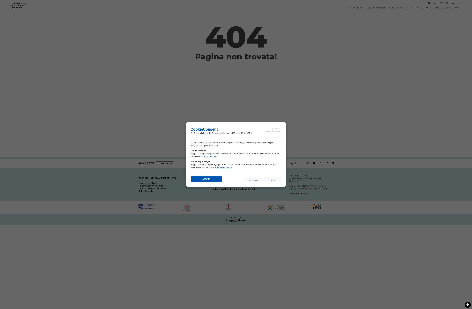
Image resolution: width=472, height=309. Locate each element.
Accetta (206, 179)
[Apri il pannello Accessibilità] (468, 305)
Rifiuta (272, 180)
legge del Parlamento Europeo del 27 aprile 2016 (224, 133)
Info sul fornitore (209, 156)
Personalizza (253, 180)
